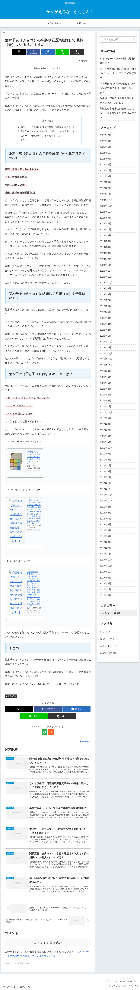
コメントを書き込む (48, 942)
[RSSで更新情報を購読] (51, 732)
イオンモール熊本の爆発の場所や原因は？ (118, 60)
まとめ (24, 140)
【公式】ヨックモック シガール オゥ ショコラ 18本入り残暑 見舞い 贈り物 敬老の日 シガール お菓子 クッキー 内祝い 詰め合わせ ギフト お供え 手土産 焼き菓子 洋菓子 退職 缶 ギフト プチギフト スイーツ (34, 511)
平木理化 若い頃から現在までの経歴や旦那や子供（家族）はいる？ (117, 88)
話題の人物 (12, 696)
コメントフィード (110, 645)
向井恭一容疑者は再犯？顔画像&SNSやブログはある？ (117, 100)
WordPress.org (108, 653)
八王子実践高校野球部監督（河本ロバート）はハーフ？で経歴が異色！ (118, 73)
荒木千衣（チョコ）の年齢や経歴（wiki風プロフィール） (49, 127)
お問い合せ (132, 981)
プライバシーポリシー (115, 981)
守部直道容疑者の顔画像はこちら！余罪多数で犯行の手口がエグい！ (118, 113)
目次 (44, 120)
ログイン (105, 631)
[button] (77, 52)
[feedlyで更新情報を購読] (44, 732)
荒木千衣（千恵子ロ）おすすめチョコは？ (41, 135)
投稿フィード (107, 638)
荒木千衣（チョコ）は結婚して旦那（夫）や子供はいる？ (49, 131)
